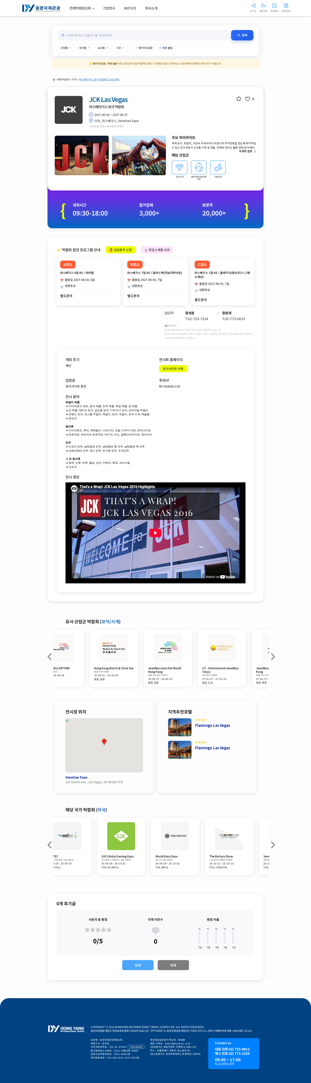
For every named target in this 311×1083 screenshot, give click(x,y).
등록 (138, 965)
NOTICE (130, 8)
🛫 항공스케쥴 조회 (157, 249)
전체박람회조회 (80, 8)
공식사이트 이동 (173, 368)
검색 (244, 35)
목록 (173, 965)
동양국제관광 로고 (41, 8)
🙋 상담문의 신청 (120, 249)
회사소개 (151, 8)
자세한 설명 (245, 151)
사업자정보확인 (136, 1046)
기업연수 (109, 8)
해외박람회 (64, 79)
